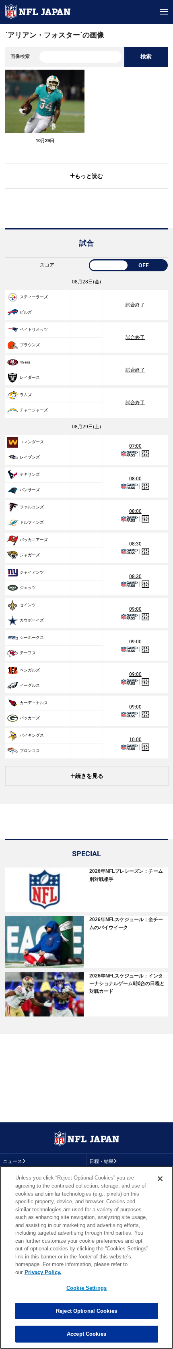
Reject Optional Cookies (86, 1311)
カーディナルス (34, 702)
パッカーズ (30, 718)
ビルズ (26, 312)
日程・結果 (101, 1161)
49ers (25, 362)
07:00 (135, 446)
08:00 (135, 478)
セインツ (28, 605)
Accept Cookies (86, 1334)
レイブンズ (30, 457)
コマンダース (32, 442)
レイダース (30, 377)
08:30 (135, 544)
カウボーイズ (32, 620)
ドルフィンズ (32, 522)
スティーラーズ (34, 297)
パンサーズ (30, 490)
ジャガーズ (30, 555)
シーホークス (32, 637)
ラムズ (26, 395)
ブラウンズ (30, 345)
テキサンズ (30, 474)
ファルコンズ (32, 507)
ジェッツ (28, 587)
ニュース (12, 1161)
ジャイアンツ (32, 572)
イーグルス (30, 685)
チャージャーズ (34, 410)
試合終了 (135, 305)
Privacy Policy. (43, 1272)
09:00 (135, 609)
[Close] (160, 1179)
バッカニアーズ (34, 539)
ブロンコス (30, 750)
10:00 (135, 739)
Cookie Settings (86, 1288)
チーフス (28, 653)
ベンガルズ (30, 670)
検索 (146, 56)
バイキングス (32, 735)
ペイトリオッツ (34, 329)
